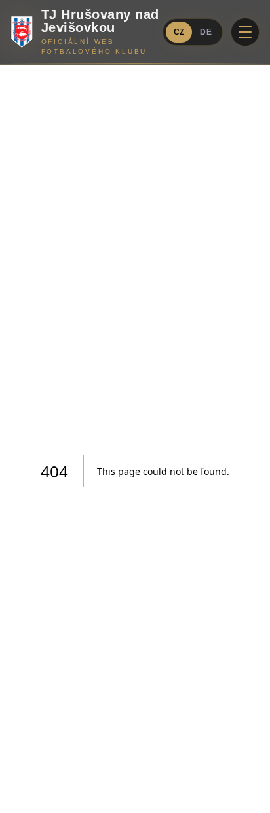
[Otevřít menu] (245, 32)
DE (206, 32)
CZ (179, 32)
